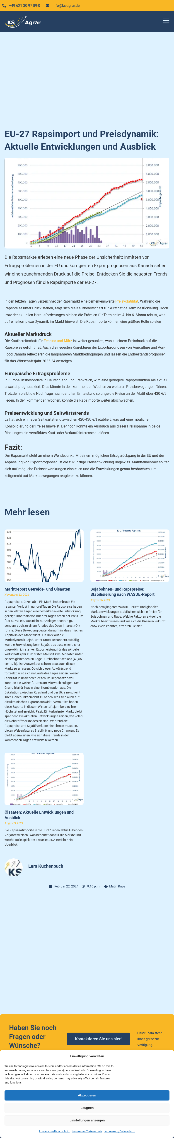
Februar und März (58, 341)
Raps (121, 886)
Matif (113, 886)
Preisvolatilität (126, 301)
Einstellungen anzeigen (87, 1120)
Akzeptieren (87, 1095)
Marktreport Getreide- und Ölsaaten (37, 589)
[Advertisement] (87, 77)
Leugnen (87, 1108)
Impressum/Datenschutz (54, 1131)
